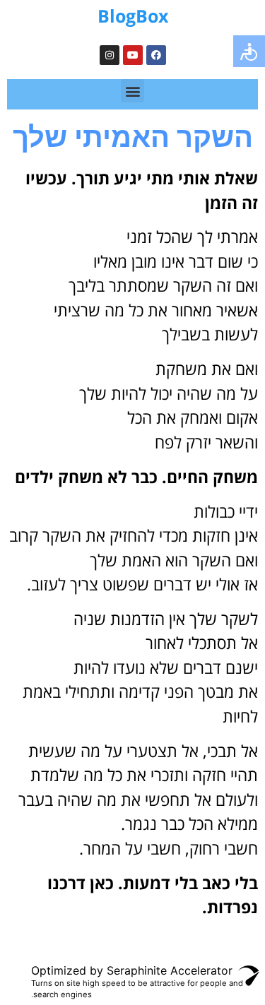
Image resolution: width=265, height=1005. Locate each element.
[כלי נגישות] (249, 51)
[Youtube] (133, 55)
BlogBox (133, 16)
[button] (132, 90)
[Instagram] (109, 55)
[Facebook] (156, 55)
